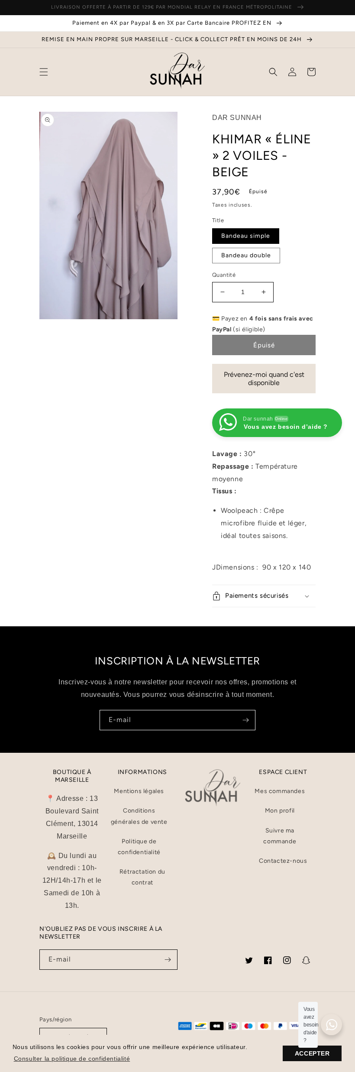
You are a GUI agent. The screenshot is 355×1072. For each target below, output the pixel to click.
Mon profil (280, 810)
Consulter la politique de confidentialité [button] (72, 1058)
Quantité (224, 275)
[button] (43, 71)
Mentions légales (139, 791)
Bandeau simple (245, 236)
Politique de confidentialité (139, 847)
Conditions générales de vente (139, 816)
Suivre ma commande (279, 836)
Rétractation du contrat (142, 877)
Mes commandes (280, 791)
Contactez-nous (283, 861)
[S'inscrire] (245, 720)
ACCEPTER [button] (312, 1053)
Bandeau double (246, 255)
